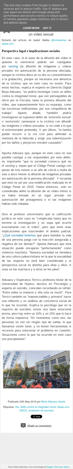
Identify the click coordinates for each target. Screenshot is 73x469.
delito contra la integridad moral (38, 407)
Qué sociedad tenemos (20, 235)
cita (17, 407)
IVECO (23, 410)
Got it (47, 28)
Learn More (31, 28)
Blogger (50, 466)
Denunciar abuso (61, 466)
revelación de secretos (41, 410)
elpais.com (8, 43)
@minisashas (58, 40)
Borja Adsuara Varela (53, 401)
